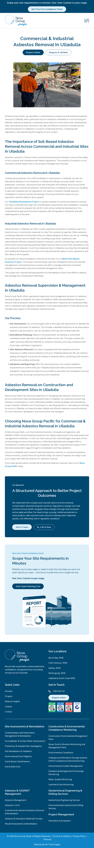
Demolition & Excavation (59, 820)
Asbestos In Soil (12, 805)
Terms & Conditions (61, 836)
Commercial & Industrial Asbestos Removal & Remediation (24, 812)
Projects (8, 696)
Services (8, 691)
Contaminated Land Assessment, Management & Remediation (20, 734)
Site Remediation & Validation (18, 751)
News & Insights (12, 701)
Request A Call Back (58, 52)
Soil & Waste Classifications (17, 761)
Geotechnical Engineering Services (64, 800)
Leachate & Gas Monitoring (61, 784)
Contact (8, 711)
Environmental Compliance (60, 752)
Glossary (48, 839)
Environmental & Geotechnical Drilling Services (65, 807)
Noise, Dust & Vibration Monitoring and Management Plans (66, 746)
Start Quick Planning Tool (28, 586)
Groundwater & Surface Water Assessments (25, 741)
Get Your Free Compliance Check (47, 9)
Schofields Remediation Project (24, 201)
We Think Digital (52, 844)
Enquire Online (33, 52)
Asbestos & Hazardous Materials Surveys (24, 818)
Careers (8, 706)
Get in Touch (22, 527)
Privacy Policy (79, 836)
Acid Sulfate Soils (12, 766)
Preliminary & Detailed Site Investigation (23, 746)
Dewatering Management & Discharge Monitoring (66, 773)
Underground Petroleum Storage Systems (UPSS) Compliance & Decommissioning (67, 759)
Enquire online (59, 697)
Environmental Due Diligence (18, 756)
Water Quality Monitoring (60, 779)
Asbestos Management (15, 800)
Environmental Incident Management (65, 766)
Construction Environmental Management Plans (67, 738)
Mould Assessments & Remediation (21, 823)
